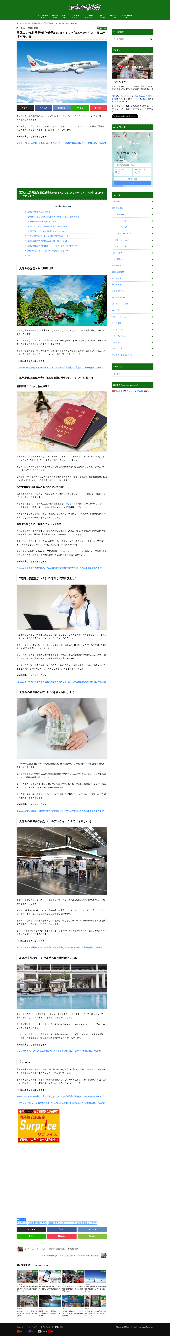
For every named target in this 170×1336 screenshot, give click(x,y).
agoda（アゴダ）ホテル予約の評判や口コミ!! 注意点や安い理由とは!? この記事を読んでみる (58, 1051)
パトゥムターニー (122, 233)
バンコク (120, 221)
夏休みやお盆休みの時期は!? (38, 212)
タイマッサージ (88, 16)
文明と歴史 (118, 272)
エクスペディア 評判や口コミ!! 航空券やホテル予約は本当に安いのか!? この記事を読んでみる (58, 947)
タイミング (22, 1223)
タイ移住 (116, 265)
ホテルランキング (120, 291)
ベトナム (117, 342)
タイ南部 (117, 259)
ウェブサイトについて (122, 355)
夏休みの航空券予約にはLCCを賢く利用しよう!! (46, 241)
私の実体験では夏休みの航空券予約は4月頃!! (47, 226)
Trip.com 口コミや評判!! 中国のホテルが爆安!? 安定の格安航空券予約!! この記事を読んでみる (58, 568)
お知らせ (116, 201)
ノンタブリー (120, 227)
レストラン (75, 16)
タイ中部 (118, 214)
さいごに (30, 255)
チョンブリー (121, 246)
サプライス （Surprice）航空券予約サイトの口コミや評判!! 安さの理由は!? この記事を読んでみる (60, 1103)
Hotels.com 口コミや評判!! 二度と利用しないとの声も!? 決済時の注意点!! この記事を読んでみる (59, 1096)
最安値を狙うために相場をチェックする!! (45, 231)
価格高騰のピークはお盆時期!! (41, 221)
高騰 (38, 1223)
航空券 (52, 1223)
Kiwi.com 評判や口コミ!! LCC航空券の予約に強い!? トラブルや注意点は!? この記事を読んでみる (59, 811)
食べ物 (116, 278)
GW (95, 1223)
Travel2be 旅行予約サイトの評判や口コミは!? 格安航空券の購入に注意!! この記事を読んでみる (59, 367)
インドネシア (118, 336)
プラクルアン (113, 16)
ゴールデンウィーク (65, 1223)
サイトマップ (32, 1327)
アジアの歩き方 (133, 1327)
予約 (45, 1223)
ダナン (117, 348)
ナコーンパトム (121, 240)
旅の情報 (22, 1219)
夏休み (87, 1223)
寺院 (101, 16)
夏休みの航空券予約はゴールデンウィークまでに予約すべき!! (52, 246)
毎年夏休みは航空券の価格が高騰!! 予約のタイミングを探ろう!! (53, 216)
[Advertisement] (62, 165)
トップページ (43, 16)
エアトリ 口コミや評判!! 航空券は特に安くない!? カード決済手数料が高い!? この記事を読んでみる (60, 143)
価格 (31, 1223)
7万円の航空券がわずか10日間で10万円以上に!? (46, 236)
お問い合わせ (127, 16)
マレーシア (117, 329)
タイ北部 (117, 253)
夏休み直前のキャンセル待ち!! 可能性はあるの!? (46, 250)
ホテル (64, 16)
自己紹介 (55, 16)
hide (68, 206)
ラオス (116, 323)
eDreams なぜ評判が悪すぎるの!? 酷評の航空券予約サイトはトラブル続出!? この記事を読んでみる (60, 682)
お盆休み (79, 1223)
